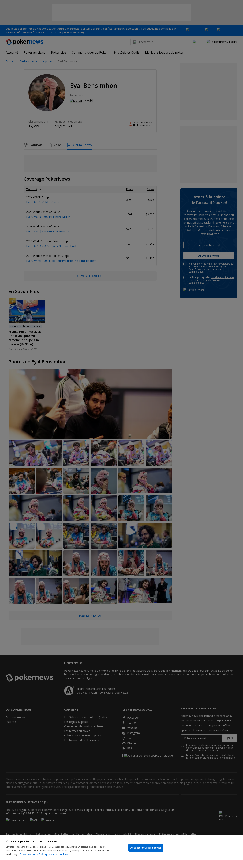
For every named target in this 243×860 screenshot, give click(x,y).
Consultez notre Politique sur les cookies (43, 854)
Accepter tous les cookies (145, 847)
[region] (121, 847)
